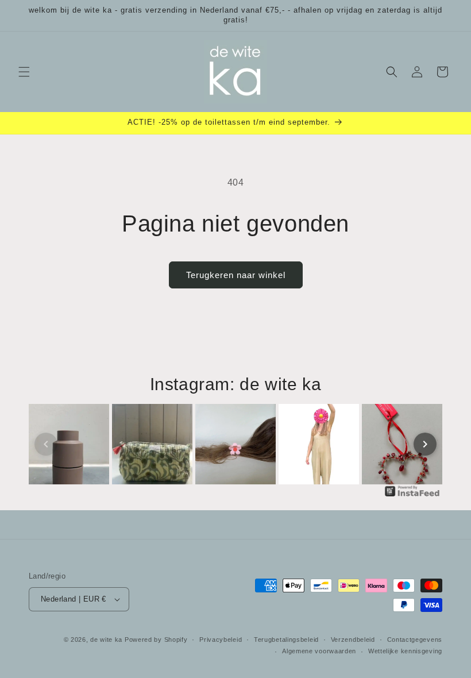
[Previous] (45, 444)
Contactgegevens (415, 639)
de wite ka (106, 639)
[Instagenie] (412, 495)
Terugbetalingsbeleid (286, 639)
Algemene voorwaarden (319, 651)
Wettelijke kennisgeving (405, 651)
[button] (24, 71)
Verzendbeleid (353, 639)
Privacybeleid (220, 639)
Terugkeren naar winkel (235, 275)
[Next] (425, 444)
